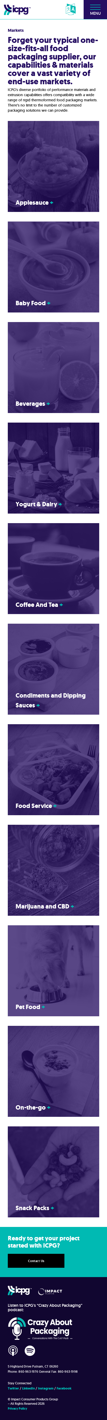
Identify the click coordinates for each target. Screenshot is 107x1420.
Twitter (13, 1388)
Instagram (46, 1388)
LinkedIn (28, 1388)
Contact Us (36, 1261)
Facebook (64, 1388)
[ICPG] (17, 9)
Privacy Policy (17, 1409)
